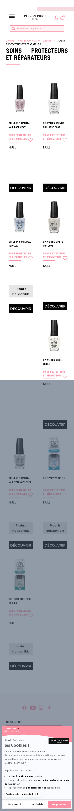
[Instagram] (41, 708)
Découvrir (20, 188)
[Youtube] (33, 708)
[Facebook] (24, 708)
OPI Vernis (49, 41)
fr (71, 3)
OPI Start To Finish (54, 478)
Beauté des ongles (29, 41)
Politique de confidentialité (21, 794)
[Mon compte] (56, 17)
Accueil (10, 41)
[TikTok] (49, 708)
